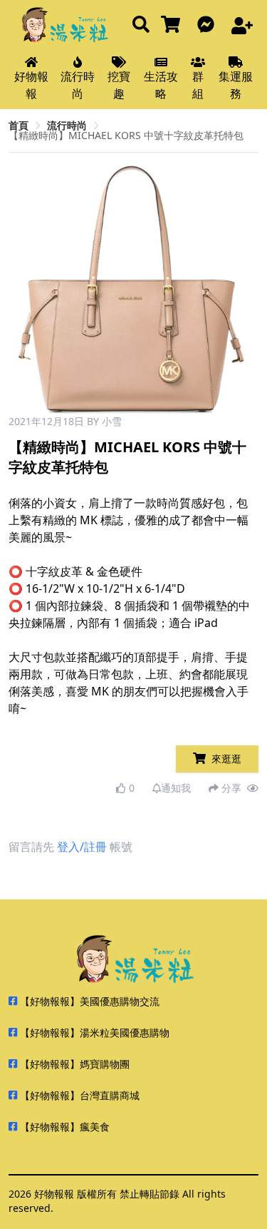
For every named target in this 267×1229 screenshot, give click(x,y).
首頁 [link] (18, 125)
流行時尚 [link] (67, 125)
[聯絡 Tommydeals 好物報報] (208, 25)
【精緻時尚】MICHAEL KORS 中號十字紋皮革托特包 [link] (126, 135)
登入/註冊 (82, 847)
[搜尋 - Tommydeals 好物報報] (141, 25)
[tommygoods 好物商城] (173, 25)
